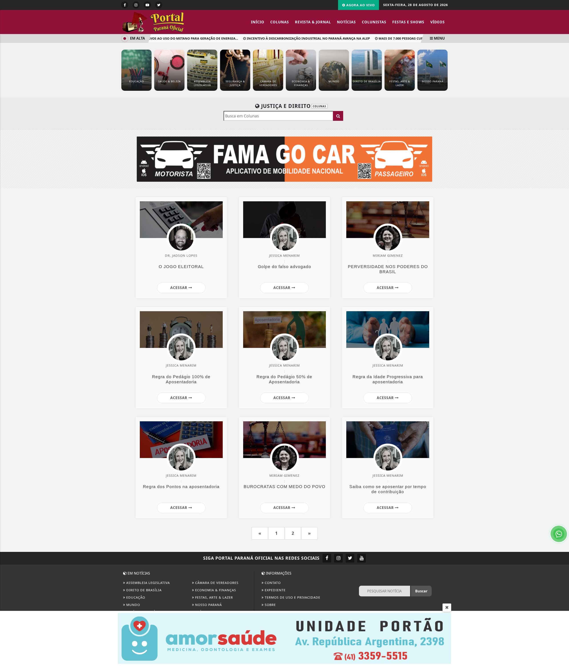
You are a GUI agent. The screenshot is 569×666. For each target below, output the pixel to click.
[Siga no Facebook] (124, 4)
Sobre (270, 605)
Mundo (132, 605)
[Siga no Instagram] (136, 4)
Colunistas (374, 22)
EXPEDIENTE (275, 590)
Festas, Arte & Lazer (213, 597)
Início (257, 22)
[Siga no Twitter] (158, 4)
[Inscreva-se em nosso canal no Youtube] (361, 558)
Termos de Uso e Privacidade (292, 597)
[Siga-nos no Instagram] (338, 558)
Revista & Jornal (313, 22)
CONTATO (272, 583)
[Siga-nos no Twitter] (350, 558)
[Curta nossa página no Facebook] (327, 558)
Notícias (346, 22)
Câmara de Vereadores (216, 583)
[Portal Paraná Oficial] (160, 21)
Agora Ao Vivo (360, 5)
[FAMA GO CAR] (284, 158)
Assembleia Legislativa (147, 583)
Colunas (279, 22)
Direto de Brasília (143, 590)
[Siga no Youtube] (147, 4)
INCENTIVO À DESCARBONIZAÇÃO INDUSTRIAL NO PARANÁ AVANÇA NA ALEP (296, 38)
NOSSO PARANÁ (208, 605)
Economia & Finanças (215, 590)
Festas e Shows (408, 22)
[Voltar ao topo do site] (562, 399)
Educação (135, 597)
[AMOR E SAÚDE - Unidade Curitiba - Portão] (284, 638)
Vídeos (437, 22)
